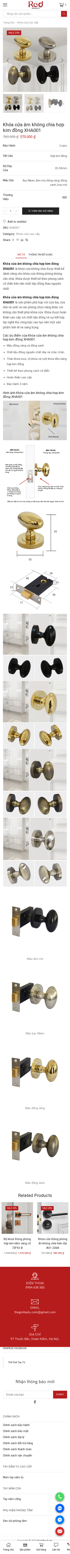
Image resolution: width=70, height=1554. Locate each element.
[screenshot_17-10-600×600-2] (55, 103)
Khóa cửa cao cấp (27, 22)
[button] (8, 61)
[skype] (26, 240)
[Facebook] (13, 240)
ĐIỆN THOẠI (35, 1283)
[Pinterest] (17, 240)
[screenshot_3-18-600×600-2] (12, 103)
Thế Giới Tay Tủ (16, 1362)
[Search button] (64, 14)
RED (64, 197)
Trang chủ (8, 22)
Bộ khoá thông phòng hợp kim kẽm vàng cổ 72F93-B (17, 1243)
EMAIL (35, 1308)
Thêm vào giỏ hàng (42, 211)
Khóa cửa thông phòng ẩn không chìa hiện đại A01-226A (52, 1243)
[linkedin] (22, 240)
